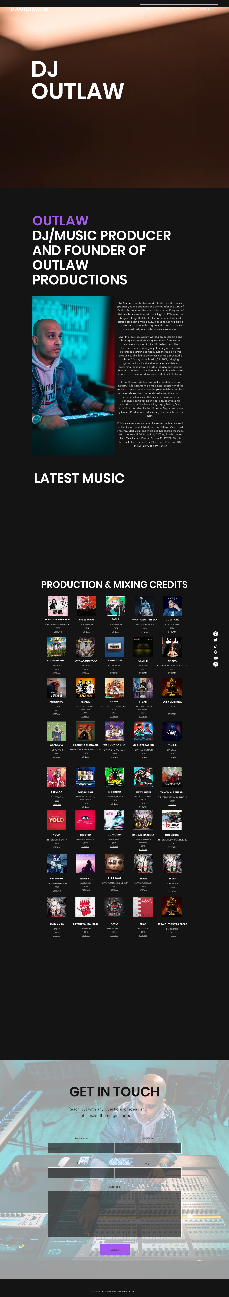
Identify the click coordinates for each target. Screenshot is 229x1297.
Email (80, 1163)
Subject (148, 1163)
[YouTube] (215, 658)
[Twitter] (215, 639)
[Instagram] (215, 633)
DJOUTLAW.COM (29, 9)
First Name (81, 1138)
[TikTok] (215, 645)
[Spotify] (215, 652)
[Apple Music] (215, 664)
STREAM (56, 673)
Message (114, 1186)
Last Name (148, 1138)
